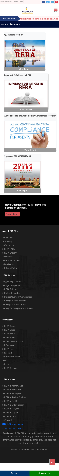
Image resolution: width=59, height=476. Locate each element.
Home (3, 24)
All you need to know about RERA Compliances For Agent (30, 115)
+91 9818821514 (6, 1)
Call (15, 473)
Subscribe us (12, 214)
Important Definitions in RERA (17, 75)
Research (15, 24)
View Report (25, 69)
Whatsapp (45, 473)
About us (15, 1)
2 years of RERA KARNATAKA (17, 156)
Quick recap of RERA (13, 34)
